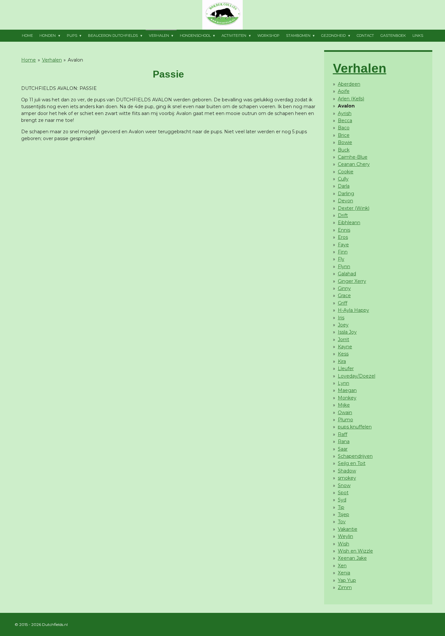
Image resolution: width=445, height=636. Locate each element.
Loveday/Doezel (356, 376)
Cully (343, 179)
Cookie (345, 172)
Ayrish (345, 113)
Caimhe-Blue (352, 157)
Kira (342, 361)
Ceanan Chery (354, 164)
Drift (343, 215)
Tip (341, 507)
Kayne (345, 347)
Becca (345, 120)
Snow (344, 485)
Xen (342, 566)
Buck (344, 150)
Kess (343, 354)
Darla (344, 186)
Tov (342, 522)
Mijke (344, 405)
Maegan (347, 390)
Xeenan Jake (352, 558)
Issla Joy (347, 332)
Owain (345, 412)
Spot (343, 493)
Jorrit (343, 339)
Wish (343, 544)
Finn (343, 252)
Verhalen (52, 60)
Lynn (343, 383)
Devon (345, 201)
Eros (343, 237)
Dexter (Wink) (353, 208)
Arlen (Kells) (351, 99)
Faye (343, 245)
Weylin (345, 536)
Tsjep (343, 514)
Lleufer (346, 368)
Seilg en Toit (352, 463)
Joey (343, 325)
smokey (347, 478)
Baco (344, 128)
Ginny (344, 288)
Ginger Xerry (352, 281)
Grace (344, 295)
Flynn (344, 266)
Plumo (345, 420)
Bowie (345, 142)
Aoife (344, 91)
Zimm (345, 587)
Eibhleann (349, 222)
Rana (344, 441)
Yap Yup (347, 580)
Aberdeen (349, 84)
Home (28, 60)
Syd (342, 500)
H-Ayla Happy (353, 310)
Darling (346, 193)
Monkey (347, 398)
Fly (341, 259)
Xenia (344, 573)
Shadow (347, 471)
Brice (344, 135)
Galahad (347, 274)
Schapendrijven (355, 456)
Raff (342, 434)
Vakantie (347, 529)
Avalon (75, 60)
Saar (343, 449)
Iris (341, 318)
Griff (342, 303)
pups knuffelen (355, 427)
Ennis (344, 230)
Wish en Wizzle (355, 551)
